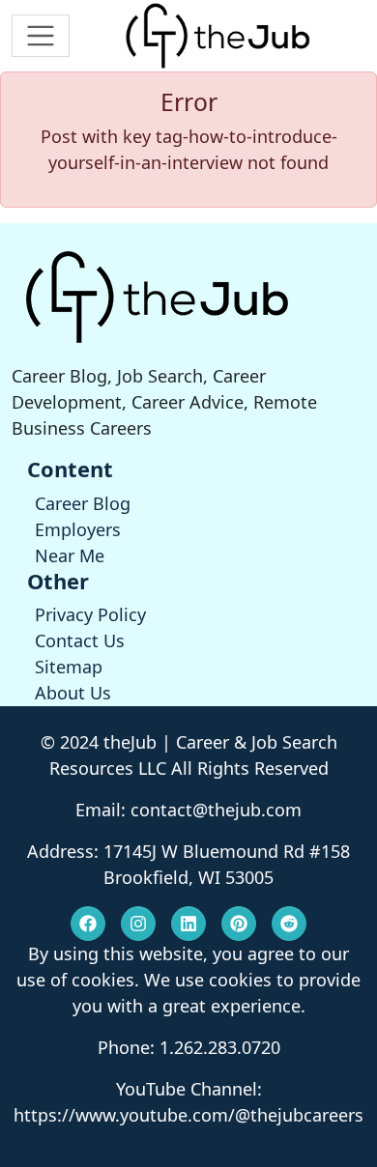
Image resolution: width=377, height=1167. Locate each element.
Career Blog (82, 503)
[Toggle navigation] (41, 35)
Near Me (69, 555)
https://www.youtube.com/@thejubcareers (188, 1114)
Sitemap (68, 666)
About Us (73, 692)
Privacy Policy (90, 614)
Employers (78, 529)
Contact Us (80, 640)
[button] (88, 923)
